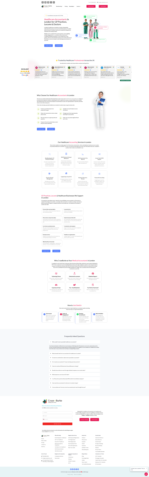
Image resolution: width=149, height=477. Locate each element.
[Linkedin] (74, 469)
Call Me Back (103, 6)
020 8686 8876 (82, 414)
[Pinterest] (54, 2)
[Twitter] (45, 2)
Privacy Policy (51, 431)
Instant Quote (91, 6)
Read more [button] (54, 77)
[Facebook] (43, 2)
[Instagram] (51, 2)
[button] (131, 72)
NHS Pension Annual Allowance (72, 98)
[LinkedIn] (48, 2)
